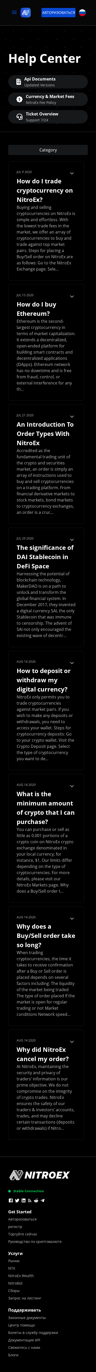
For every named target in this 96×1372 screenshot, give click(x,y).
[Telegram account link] (42, 1201)
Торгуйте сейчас (22, 1234)
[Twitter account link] (17, 1201)
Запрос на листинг (24, 1298)
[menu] (14, 12)
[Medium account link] (29, 1201)
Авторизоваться (58, 12)
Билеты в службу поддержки (33, 1332)
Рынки (13, 1260)
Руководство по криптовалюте (35, 1241)
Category (48, 150)
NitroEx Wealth (21, 1275)
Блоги (13, 1354)
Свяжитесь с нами (24, 1347)
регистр (15, 1226)
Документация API (24, 1340)
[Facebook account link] (10, 1201)
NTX (11, 1268)
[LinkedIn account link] (23, 1201)
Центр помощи (21, 1325)
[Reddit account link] (36, 1201)
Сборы (14, 1290)
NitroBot (15, 1283)
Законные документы (27, 1317)
